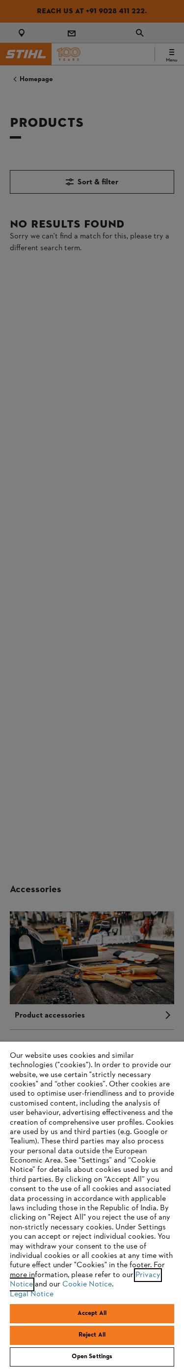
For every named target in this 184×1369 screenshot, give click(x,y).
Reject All (92, 1335)
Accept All (92, 1313)
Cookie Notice (87, 1284)
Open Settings (92, 1356)
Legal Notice (31, 1294)
